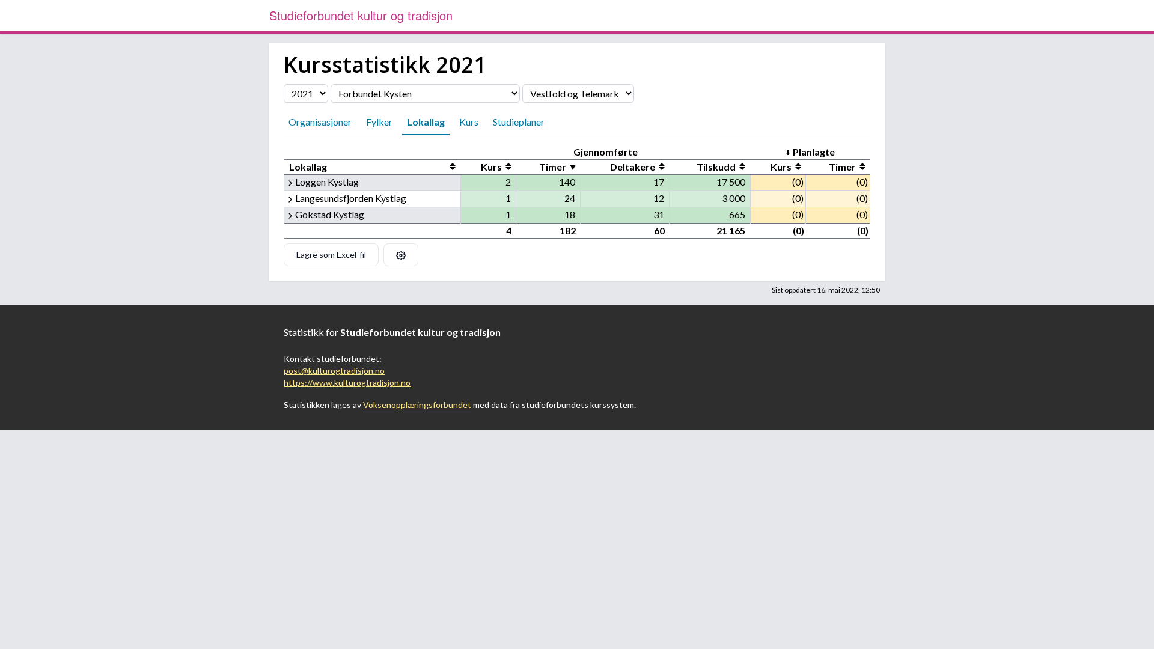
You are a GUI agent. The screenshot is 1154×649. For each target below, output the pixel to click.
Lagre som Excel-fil (331, 254)
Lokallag (426, 121)
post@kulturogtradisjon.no (334, 370)
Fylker (379, 121)
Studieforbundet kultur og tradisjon (361, 15)
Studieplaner (519, 121)
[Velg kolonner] (400, 254)
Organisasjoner (320, 121)
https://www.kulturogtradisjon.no (347, 382)
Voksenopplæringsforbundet (417, 405)
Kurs (468, 121)
